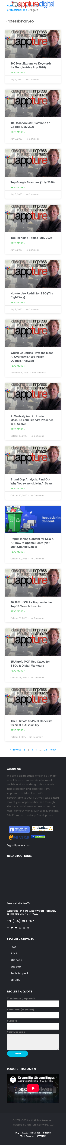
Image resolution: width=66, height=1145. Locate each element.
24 (45, 749)
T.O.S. (14, 953)
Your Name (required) (21, 998)
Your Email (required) (20, 1009)
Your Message (16, 1032)
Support (16, 966)
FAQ (13, 947)
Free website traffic (19, 903)
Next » (53, 749)
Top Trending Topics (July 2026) (32, 237)
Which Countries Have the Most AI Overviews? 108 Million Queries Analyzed (32, 356)
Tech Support (19, 973)
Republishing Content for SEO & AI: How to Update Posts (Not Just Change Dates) (32, 542)
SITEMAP (16, 980)
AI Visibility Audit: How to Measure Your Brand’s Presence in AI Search (32, 420)
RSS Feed (16, 960)
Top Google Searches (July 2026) (33, 182)
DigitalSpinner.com (18, 845)
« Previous (15, 749)
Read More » (18, 73)
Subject (12, 1020)
